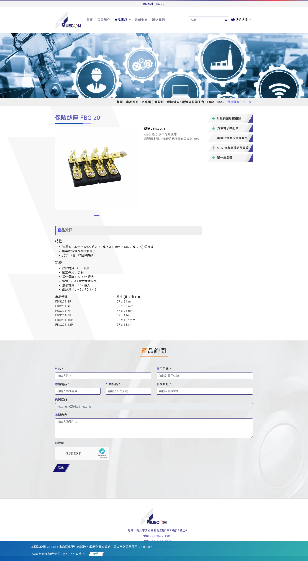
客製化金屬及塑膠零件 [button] (232, 138)
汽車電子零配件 (153, 102)
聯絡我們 (158, 20)
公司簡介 (103, 20)
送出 (61, 468)
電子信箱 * (164, 369)
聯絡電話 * (62, 384)
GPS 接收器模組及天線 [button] (233, 147)
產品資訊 (132, 102)
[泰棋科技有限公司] (68, 20)
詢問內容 (61, 415)
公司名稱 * (113, 384)
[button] (58, 172)
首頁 (90, 20)
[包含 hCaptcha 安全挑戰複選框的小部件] (82, 453)
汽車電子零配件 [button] (227, 128)
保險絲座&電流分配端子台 (185, 102)
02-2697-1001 (162, 535)
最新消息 (141, 20)
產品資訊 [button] (122, 20)
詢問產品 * (62, 399)
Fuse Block (216, 102)
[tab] (230, 118)
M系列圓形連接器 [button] (229, 118)
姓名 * (59, 369)
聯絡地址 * (164, 384)
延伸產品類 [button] (224, 157)
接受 (95, 554)
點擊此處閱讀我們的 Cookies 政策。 (58, 554)
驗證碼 (59, 443)
